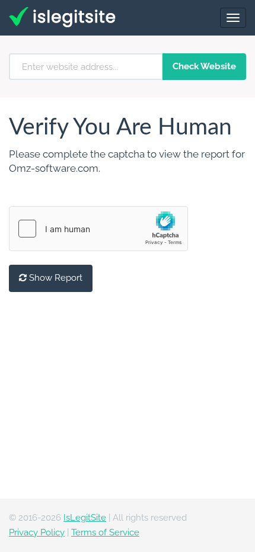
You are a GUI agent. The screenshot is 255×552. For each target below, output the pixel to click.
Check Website (204, 66)
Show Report (54, 277)
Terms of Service (105, 532)
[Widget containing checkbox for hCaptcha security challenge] (98, 228)
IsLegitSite (84, 517)
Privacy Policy (37, 532)
